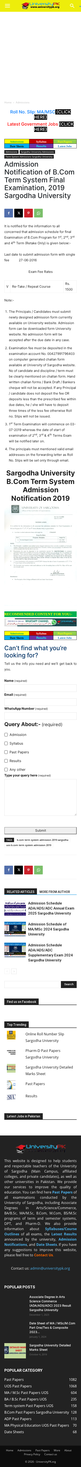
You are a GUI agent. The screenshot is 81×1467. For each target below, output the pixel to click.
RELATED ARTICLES (20, 892)
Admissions (23, 102)
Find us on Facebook (21, 1002)
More (57, 1450)
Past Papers (35, 1083)
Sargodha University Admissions (37, 151)
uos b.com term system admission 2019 (28, 845)
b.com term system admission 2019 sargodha (42, 839)
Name (15, 681)
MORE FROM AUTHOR (55, 892)
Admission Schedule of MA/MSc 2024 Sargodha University (48, 929)
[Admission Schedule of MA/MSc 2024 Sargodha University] (15, 929)
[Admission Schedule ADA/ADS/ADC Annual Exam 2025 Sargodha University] (15, 908)
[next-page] (14, 971)
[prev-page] (7, 971)
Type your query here (27, 775)
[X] (18, 213)
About (67, 1450)
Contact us (50, 1454)
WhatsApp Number (26, 708)
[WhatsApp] (38, 213)
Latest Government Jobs (33, 124)
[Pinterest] (28, 213)
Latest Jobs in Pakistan (23, 1116)
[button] (7, 6)
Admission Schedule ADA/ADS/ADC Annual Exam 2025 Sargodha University (51, 908)
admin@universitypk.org (50, 1268)
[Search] (73, 6)
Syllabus (41, 141)
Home (8, 102)
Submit (40, 830)
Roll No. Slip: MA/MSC (32, 112)
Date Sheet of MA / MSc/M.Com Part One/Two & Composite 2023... (52, 1327)
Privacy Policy (32, 1454)
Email (15, 694)
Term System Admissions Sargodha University (29, 156)
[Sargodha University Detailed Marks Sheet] (15, 1350)
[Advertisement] (40, 55)
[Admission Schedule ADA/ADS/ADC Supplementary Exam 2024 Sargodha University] (15, 950)
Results (41, 146)
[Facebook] (8, 213)
